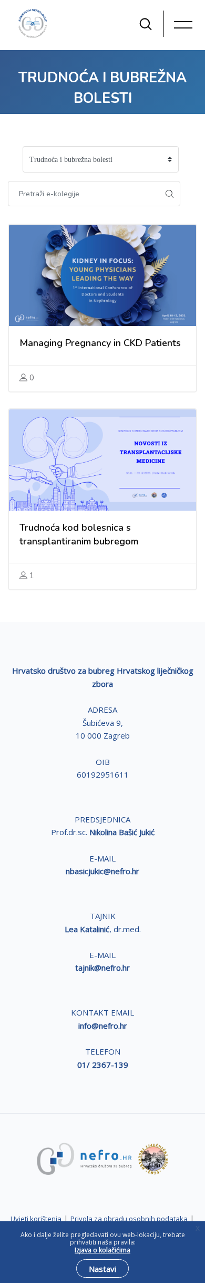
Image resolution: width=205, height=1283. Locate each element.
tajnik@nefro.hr (102, 967)
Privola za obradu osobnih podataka (129, 1218)
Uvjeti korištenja (36, 1218)
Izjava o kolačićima (102, 1250)
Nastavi (102, 1268)
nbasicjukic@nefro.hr (102, 871)
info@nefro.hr (102, 1025)
